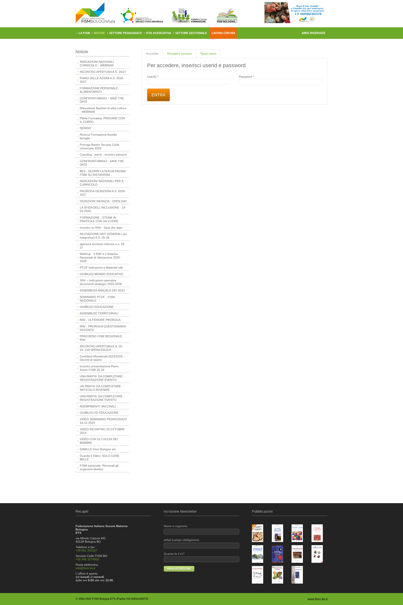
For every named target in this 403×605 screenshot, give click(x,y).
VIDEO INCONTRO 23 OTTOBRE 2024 (102, 431)
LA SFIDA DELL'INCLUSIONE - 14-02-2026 (103, 209)
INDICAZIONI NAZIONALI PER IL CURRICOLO (102, 182)
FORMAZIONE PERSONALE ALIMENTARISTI (99, 90)
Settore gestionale (191, 33)
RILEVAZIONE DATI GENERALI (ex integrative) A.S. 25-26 (103, 235)
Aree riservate (313, 33)
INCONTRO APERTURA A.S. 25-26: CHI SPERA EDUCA (101, 348)
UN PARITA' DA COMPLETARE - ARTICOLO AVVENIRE (101, 388)
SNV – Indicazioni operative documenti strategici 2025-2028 (101, 282)
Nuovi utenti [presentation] (208, 53)
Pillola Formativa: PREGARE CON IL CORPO (102, 120)
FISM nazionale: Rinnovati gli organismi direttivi (99, 467)
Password (246, 76)
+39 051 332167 (86, 550)
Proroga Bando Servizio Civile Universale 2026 (99, 146)
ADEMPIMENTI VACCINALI (98, 406)
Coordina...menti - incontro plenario (103, 154)
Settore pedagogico (125, 33)
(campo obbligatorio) (181, 540)
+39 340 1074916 (87, 559)
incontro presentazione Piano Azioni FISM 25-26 (99, 368)
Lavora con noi (223, 33)
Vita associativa (158, 33)
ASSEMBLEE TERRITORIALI (99, 313)
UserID (152, 76)
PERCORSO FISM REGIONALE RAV (101, 338)
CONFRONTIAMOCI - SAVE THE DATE (102, 100)
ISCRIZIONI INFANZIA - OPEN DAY (103, 201)
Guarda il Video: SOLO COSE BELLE (99, 457)
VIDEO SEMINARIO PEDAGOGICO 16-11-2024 (103, 420)
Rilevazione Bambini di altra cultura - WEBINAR (103, 109)
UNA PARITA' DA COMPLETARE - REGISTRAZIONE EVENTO (102, 378)
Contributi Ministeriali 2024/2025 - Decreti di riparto (102, 358)
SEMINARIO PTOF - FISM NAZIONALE (97, 298)
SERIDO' (86, 128)
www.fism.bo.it (317, 599)
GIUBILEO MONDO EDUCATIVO (101, 274)
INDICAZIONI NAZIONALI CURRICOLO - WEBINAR (97, 63)
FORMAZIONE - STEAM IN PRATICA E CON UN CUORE (99, 219)
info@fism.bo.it (85, 568)
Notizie (99, 33)
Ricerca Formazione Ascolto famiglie (98, 136)
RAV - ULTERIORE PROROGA (100, 320)
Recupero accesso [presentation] (179, 53)
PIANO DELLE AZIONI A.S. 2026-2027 (102, 79)
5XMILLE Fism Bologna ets (98, 449)
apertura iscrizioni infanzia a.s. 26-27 (102, 245)
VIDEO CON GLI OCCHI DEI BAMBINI (99, 440)
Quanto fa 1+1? (174, 553)
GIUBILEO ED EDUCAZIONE (99, 412)
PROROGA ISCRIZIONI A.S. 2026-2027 (103, 192)
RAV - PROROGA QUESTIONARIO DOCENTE (103, 328)
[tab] (152, 53)
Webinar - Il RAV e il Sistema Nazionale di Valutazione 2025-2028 (100, 257)
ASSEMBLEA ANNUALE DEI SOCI (102, 290)
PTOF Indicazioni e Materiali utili (101, 267)
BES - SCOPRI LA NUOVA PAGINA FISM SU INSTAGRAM (103, 172)
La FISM (84, 33)
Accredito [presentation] (152, 53)
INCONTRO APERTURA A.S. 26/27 (103, 71)
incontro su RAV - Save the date (101, 227)
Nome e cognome (175, 526)
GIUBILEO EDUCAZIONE (97, 306)
